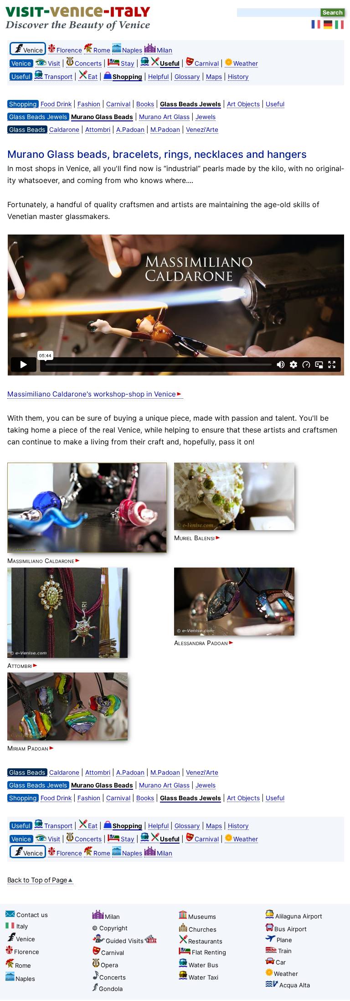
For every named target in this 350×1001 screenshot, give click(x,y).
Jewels (206, 116)
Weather (245, 63)
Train (285, 950)
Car (281, 962)
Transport (58, 76)
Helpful (158, 76)
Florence (69, 50)
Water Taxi (203, 977)
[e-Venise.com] (316, 24)
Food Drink (56, 104)
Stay (127, 63)
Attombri (97, 129)
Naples (132, 50)
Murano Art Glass (164, 116)
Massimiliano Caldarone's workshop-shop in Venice (91, 394)
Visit (54, 63)
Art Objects (243, 104)
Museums (202, 916)
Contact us (32, 914)
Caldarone (64, 129)
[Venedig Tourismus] (328, 24)
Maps (214, 76)
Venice (25, 939)
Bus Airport (290, 929)
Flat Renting (209, 952)
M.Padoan (165, 129)
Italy (22, 926)
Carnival (207, 63)
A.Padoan (130, 129)
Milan (164, 50)
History (238, 76)
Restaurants (205, 941)
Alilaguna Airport (298, 916)
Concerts (88, 63)
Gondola (111, 988)
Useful (275, 104)
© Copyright (110, 928)
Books (145, 104)
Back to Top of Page (37, 880)
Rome (101, 50)
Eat (93, 76)
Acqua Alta (294, 985)
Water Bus (203, 965)
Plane (284, 940)
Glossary (187, 76)
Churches (202, 929)
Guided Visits (125, 940)
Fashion (88, 104)
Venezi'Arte (202, 129)
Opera (109, 965)
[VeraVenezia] (340, 24)
